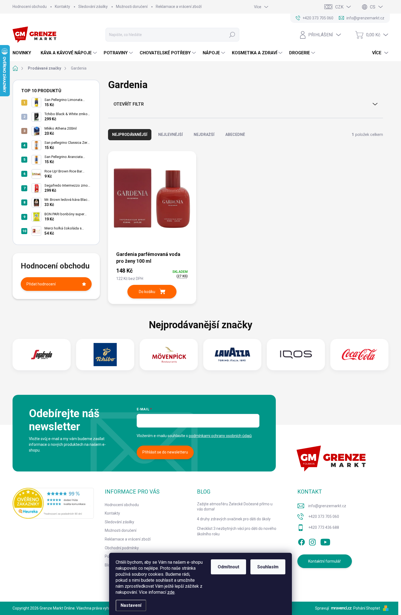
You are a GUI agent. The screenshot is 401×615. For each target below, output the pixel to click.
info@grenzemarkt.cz (327, 506)
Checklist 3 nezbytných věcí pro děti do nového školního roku (236, 531)
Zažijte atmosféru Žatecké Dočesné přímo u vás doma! (235, 507)
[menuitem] (24, 53)
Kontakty (62, 6)
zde (171, 592)
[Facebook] (301, 541)
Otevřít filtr (128, 104)
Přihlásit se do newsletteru (165, 452)
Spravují (322, 608)
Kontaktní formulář (324, 561)
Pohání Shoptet (367, 608)
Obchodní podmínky (122, 548)
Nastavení (131, 605)
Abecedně (235, 134)
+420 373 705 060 (323, 516)
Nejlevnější (170, 134)
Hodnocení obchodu (30, 6)
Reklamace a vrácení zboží (179, 6)
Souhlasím (268, 566)
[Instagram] (312, 541)
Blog (108, 565)
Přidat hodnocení (41, 284)
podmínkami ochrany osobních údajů (220, 436)
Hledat (232, 34)
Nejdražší (204, 134)
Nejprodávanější (129, 134)
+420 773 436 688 (323, 527)
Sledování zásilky (93, 6)
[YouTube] (325, 541)
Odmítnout (228, 566)
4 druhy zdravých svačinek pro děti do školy (234, 519)
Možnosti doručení (132, 6)
